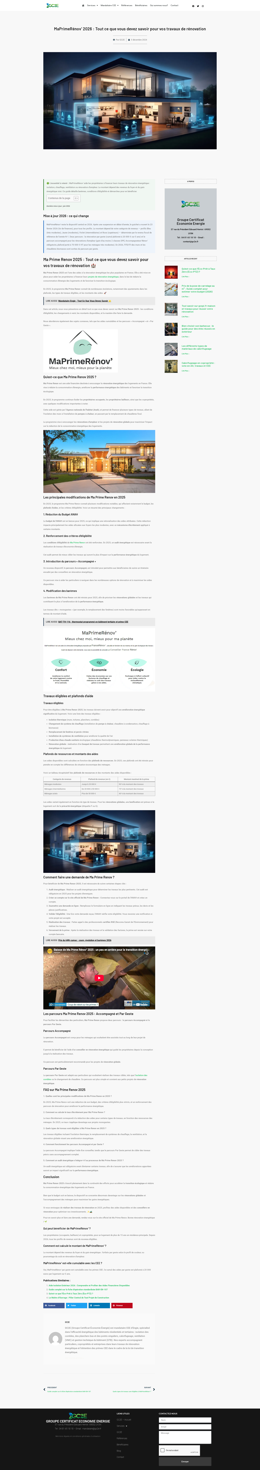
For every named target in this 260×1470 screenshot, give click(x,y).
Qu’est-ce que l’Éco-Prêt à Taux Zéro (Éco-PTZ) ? (71, 1293)
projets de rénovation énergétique (103, 277)
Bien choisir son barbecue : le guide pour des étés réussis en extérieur (198, 328)
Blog (119, 1451)
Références (126, 5)
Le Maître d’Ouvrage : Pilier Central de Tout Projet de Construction (79, 1297)
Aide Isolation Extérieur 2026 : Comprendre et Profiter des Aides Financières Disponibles (89, 1285)
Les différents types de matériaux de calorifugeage (197, 347)
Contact (174, 5)
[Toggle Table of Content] (75, 198)
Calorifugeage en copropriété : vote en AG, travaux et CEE (198, 364)
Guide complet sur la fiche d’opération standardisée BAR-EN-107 (78, 1289)
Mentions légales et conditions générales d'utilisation (78, 1436)
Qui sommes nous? (159, 5)
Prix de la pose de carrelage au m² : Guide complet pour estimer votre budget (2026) (198, 288)
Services (91, 5)
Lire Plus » (185, 277)
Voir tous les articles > (74, 1358)
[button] (54, 1305)
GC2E (119, 1432)
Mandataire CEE (108, 5)
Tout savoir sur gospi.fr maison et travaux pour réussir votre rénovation (198, 308)
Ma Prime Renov (77, 542)
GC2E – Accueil (124, 1419)
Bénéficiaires (141, 5)
